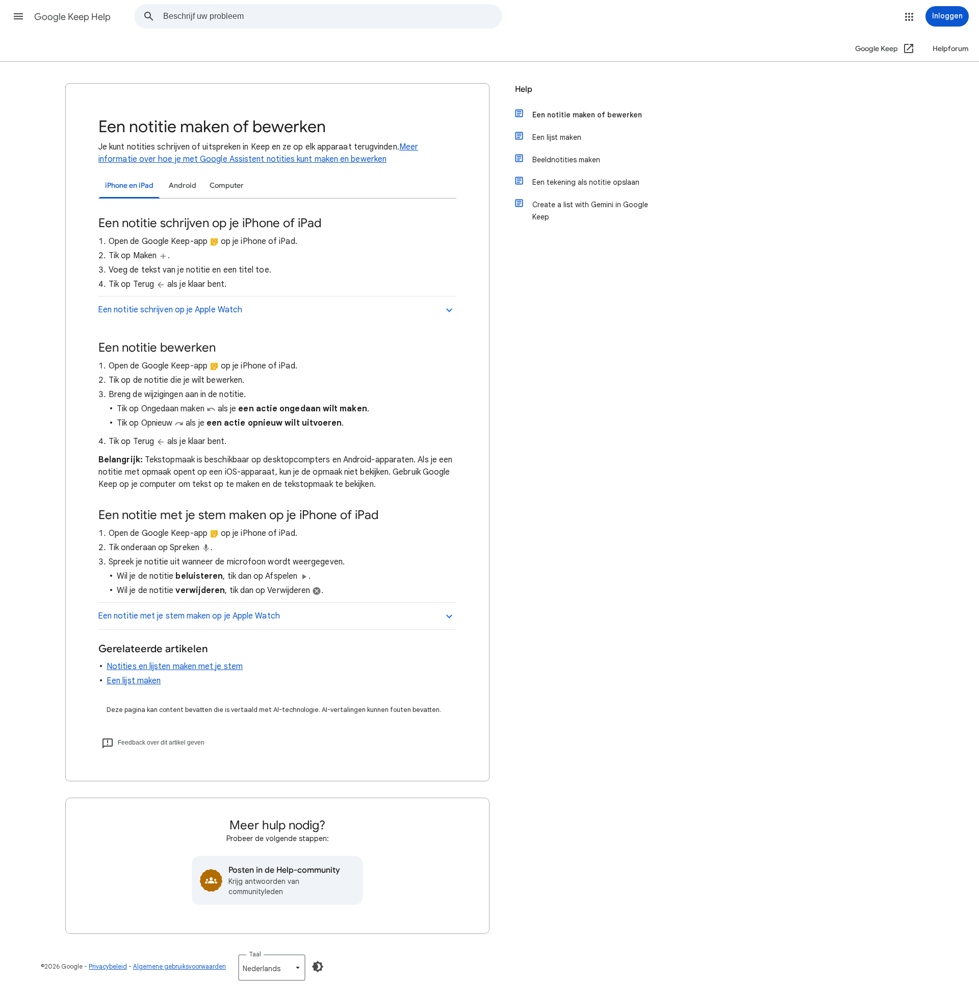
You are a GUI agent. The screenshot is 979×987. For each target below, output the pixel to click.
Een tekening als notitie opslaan (585, 182)
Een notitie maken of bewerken (587, 114)
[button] (18, 16)
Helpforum (951, 48)
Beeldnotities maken (566, 159)
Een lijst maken (134, 681)
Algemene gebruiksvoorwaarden (179, 966)
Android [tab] (182, 185)
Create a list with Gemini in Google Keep (590, 210)
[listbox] (271, 967)
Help (523, 89)
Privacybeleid (108, 966)
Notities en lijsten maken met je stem (175, 666)
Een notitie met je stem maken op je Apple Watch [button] (189, 616)
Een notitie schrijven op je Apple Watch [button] (170, 310)
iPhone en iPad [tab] (129, 185)
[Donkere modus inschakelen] (317, 966)
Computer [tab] (227, 185)
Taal (255, 954)
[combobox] (332, 16)
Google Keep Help (72, 16)
